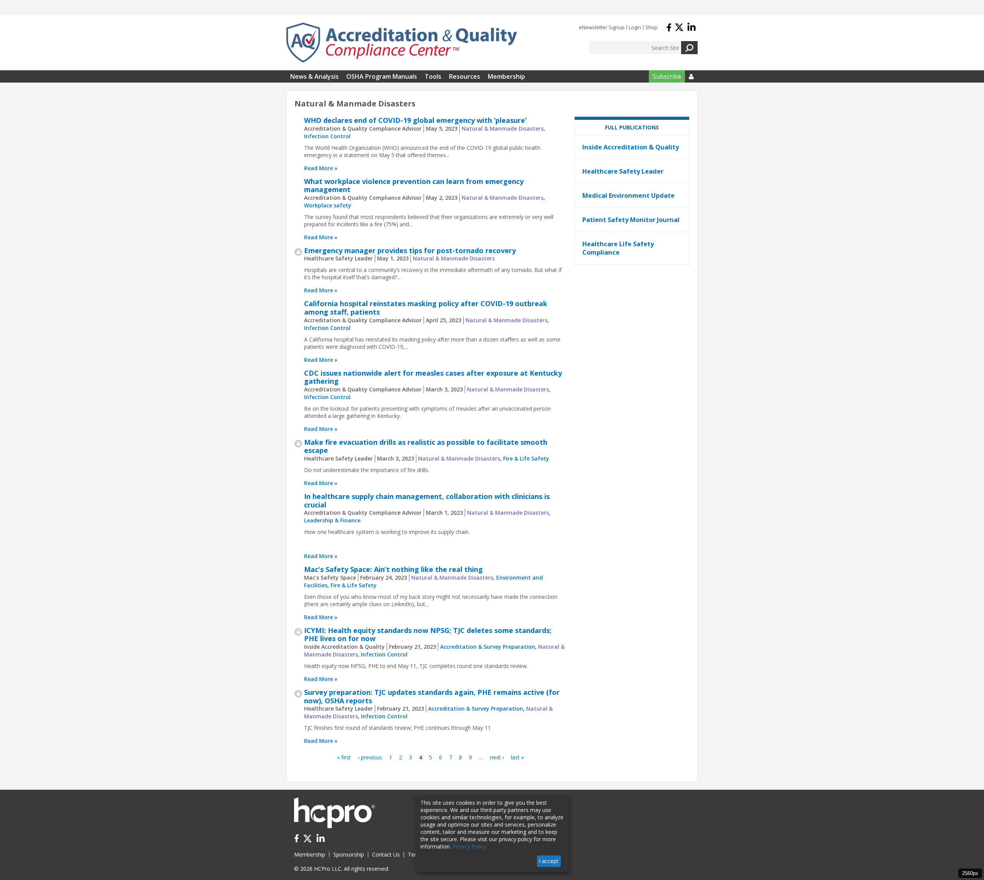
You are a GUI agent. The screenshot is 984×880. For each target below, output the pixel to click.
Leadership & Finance (332, 520)
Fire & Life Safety (526, 458)
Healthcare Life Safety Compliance (618, 248)
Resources (464, 76)
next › (497, 757)
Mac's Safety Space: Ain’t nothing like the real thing (393, 569)
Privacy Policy (469, 846)
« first (344, 757)
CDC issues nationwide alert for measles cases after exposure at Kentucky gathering (433, 377)
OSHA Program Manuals (381, 76)
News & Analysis (314, 76)
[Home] (401, 43)
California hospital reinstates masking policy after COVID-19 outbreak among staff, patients (425, 308)
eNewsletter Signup (602, 27)
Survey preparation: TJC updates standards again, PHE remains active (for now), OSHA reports (432, 696)
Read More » (320, 168)
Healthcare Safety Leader (622, 171)
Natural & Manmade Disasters (503, 128)
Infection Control (327, 136)
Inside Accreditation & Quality (630, 147)
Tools (433, 76)
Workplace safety (327, 205)
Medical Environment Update (628, 195)
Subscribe (667, 76)
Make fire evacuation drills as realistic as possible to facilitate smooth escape (425, 446)
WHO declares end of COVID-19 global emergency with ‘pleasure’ (415, 120)
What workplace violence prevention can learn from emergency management (414, 185)
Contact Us (386, 854)
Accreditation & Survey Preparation (487, 646)
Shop (651, 27)
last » (517, 757)
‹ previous (370, 757)
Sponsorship (348, 854)
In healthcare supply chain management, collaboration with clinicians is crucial (427, 500)
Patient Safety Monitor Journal (631, 219)
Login (635, 27)
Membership (506, 76)
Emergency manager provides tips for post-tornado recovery (410, 250)
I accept (548, 861)
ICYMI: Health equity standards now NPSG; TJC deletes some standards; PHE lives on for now (428, 634)
